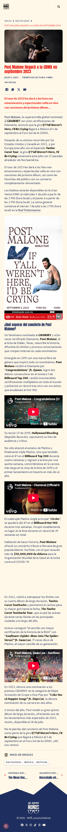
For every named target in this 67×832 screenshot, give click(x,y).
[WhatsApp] (12, 89)
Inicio (7, 21)
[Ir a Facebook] (22, 825)
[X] (18, 89)
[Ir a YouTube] (44, 825)
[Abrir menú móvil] (52, 6)
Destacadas (22, 21)
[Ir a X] (27, 825)
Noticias (41, 762)
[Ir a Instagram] (31, 825)
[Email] (24, 89)
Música (28, 762)
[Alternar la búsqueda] (59, 6)
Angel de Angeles (21, 754)
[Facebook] (6, 89)
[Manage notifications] (5, 826)
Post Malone (12, 117)
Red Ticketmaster (29, 210)
